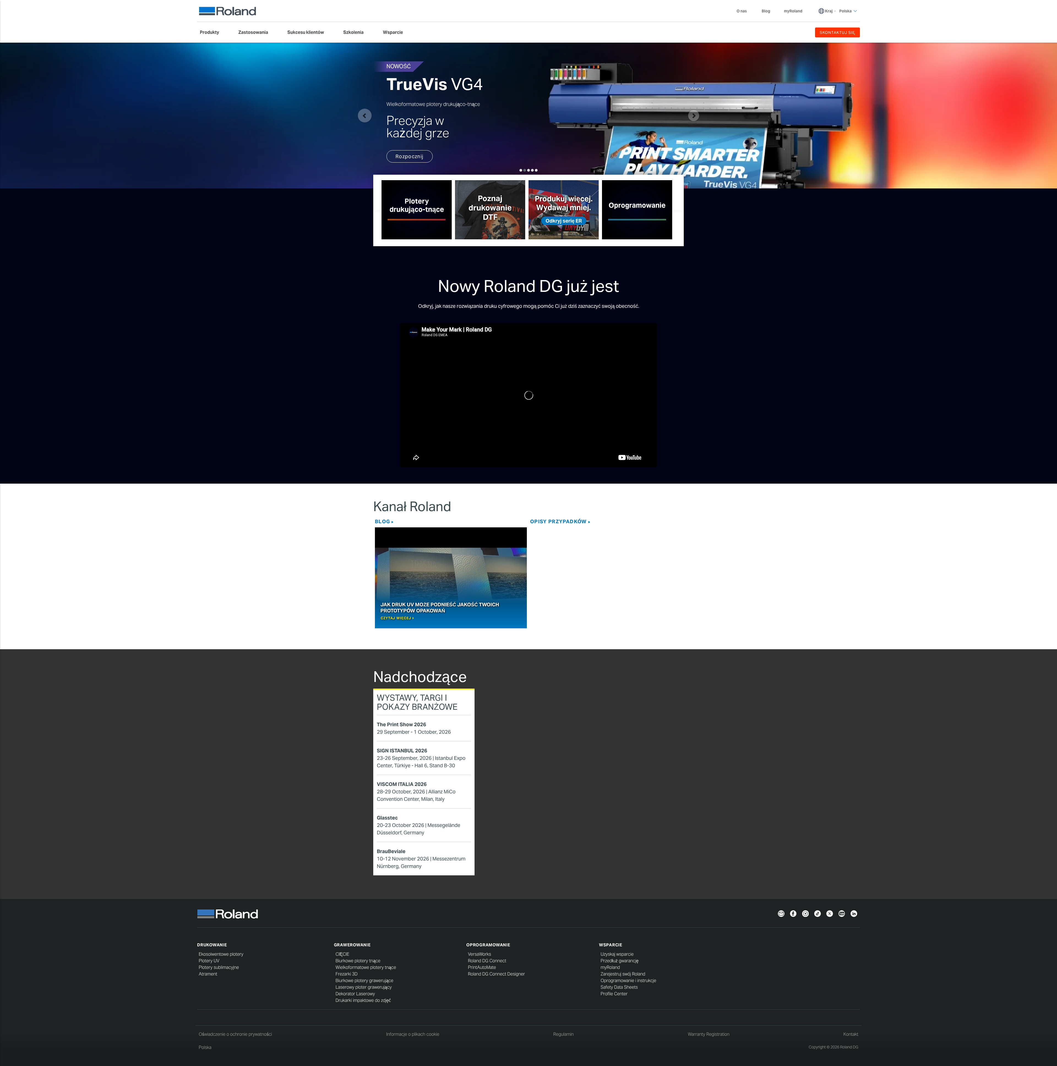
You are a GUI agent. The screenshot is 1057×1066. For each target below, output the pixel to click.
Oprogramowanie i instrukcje (628, 980)
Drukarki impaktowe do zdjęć (363, 1000)
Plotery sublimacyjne (219, 967)
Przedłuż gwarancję (620, 961)
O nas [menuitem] (742, 11)
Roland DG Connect (487, 961)
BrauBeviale (391, 851)
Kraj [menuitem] (829, 11)
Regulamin (563, 1034)
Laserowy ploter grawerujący (364, 987)
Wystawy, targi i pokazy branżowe (417, 702)
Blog (382, 521)
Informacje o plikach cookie (412, 1034)
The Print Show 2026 (401, 724)
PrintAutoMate (482, 967)
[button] (365, 115)
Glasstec (387, 818)
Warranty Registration (708, 1034)
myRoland (610, 967)
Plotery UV (209, 961)
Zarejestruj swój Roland (623, 974)
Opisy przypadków (558, 521)
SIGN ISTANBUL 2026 (402, 750)
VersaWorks (479, 954)
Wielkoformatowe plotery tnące (366, 967)
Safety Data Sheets (619, 987)
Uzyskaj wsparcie (617, 954)
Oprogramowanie (488, 944)
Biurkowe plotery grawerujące (364, 980)
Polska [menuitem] (845, 11)
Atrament (208, 974)
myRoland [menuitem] (793, 11)
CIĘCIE (342, 954)
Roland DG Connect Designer (496, 974)
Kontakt (850, 1034)
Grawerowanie (352, 944)
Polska (205, 1047)
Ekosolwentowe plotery (221, 954)
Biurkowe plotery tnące (358, 961)
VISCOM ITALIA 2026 (402, 784)
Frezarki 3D (347, 974)
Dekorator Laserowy (355, 994)
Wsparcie (610, 944)
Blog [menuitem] (766, 11)
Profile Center (614, 994)
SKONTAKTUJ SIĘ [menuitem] (837, 32)
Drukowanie (212, 944)
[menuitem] (212, 32)
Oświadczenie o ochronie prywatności (235, 1034)
